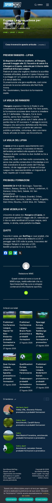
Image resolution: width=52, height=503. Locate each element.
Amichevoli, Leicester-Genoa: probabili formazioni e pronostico (30, 449)
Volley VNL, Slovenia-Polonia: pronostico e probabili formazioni (30, 411)
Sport (26, 407)
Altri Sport (19, 407)
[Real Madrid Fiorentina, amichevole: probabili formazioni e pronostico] (8, 435)
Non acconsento (26, 499)
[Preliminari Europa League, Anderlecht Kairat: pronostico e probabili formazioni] (42, 357)
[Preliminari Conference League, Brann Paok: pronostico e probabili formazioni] (26, 314)
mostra (41, 45)
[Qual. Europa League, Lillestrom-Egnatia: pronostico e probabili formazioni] (9, 357)
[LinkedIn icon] (26, 293)
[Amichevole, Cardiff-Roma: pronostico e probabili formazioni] (8, 422)
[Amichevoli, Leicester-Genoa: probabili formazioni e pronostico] (8, 448)
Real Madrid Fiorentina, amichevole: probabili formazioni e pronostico (32, 436)
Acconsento (11, 499)
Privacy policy (41, 499)
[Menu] (47, 4)
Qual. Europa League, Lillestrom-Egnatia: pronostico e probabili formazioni (9, 373)
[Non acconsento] (49, 494)
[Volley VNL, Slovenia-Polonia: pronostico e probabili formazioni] (8, 410)
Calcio (18, 420)
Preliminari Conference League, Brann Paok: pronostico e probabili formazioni (26, 331)
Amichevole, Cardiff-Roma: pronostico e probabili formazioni (30, 423)
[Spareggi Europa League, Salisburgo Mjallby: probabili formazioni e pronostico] (42, 314)
